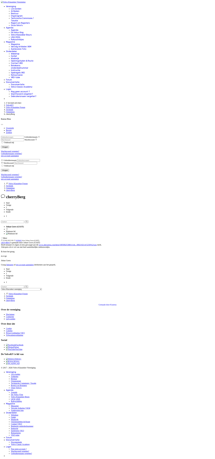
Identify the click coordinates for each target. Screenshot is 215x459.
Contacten (10, 317)
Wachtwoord (30, 140)
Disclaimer (10, 314)
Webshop (15, 54)
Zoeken (9, 132)
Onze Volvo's (17, 25)
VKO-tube (15, 77)
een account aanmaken (10, 156)
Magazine (10, 42)
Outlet (14, 56)
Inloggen (5, 147)
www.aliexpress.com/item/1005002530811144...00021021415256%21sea (68, 245)
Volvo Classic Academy (21, 87)
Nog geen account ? (20, 91)
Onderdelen (11, 51)
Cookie (9, 328)
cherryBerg (5, 243)
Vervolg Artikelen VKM (21, 46)
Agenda (9, 28)
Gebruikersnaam (31, 137)
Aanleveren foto (18, 49)
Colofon (9, 331)
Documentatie (12, 82)
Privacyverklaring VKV (15, 333)
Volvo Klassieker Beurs (21, 35)
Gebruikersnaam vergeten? (23, 96)
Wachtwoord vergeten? (22, 94)
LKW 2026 (15, 37)
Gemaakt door (104, 305)
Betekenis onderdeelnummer (19, 66)
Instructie (15, 70)
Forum (9, 80)
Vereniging (11, 6)
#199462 (19, 240)
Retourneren (17, 75)
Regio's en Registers (20, 23)
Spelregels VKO (18, 72)
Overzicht (10, 128)
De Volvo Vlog (17, 32)
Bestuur (15, 13)
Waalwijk (15, 58)
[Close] (2, 124)
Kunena (113, 305)
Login (8, 89)
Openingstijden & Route (22, 61)
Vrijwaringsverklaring (14, 335)
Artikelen (15, 11)
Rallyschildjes (17, 39)
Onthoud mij (9, 142)
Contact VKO (17, 63)
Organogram (17, 16)
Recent (8, 130)
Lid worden (16, 9)
